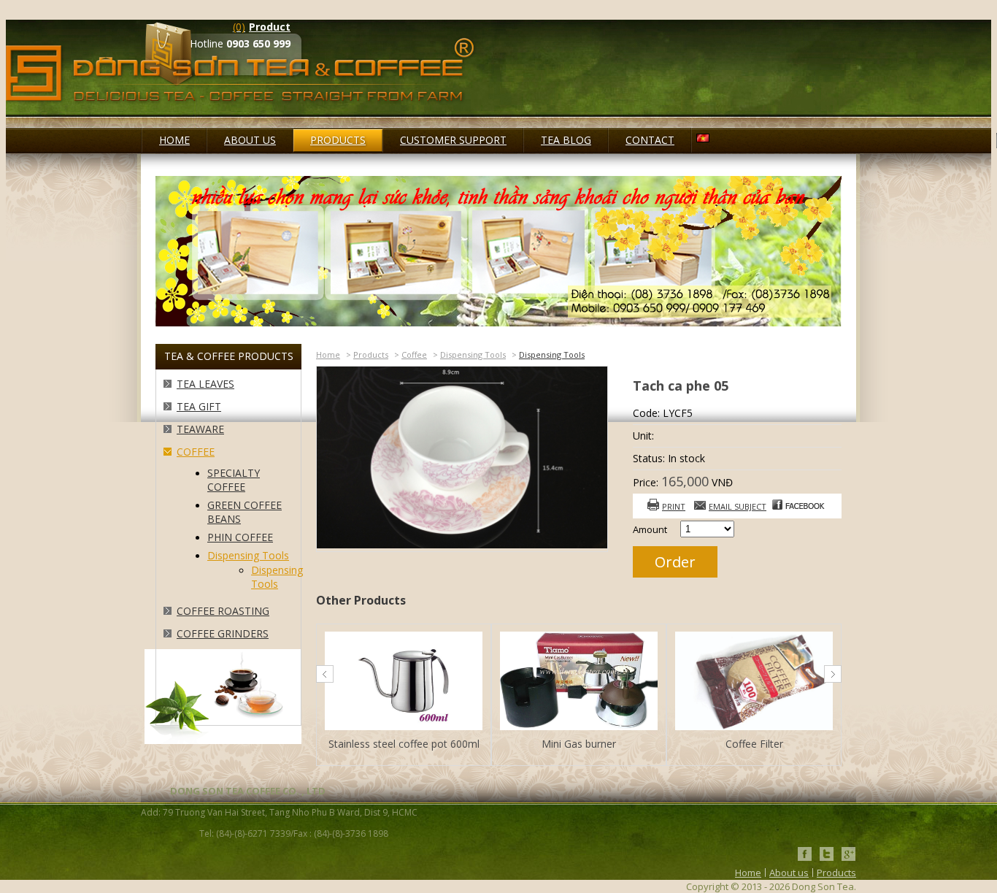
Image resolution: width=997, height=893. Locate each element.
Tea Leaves (205, 384)
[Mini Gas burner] (578, 682)
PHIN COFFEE (240, 537)
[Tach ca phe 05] (462, 544)
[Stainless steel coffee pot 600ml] (403, 682)
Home (328, 354)
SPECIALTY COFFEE (233, 480)
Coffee (196, 452)
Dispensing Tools (248, 555)
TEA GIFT (199, 406)
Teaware (200, 429)
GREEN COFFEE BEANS (244, 512)
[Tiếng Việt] (702, 138)
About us (789, 872)
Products (370, 354)
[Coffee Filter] (754, 682)
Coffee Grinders (223, 633)
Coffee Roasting (223, 611)
